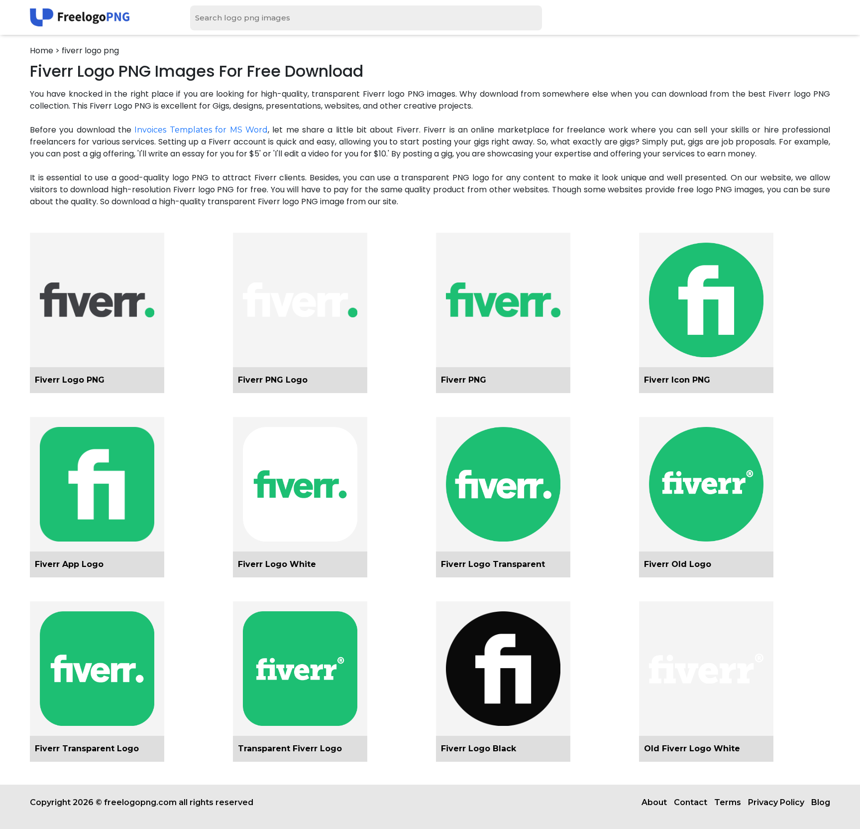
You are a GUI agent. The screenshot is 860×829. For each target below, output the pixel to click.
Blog (820, 802)
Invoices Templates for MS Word (200, 130)
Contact (690, 802)
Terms (727, 802)
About (654, 802)
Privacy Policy (776, 802)
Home (41, 50)
